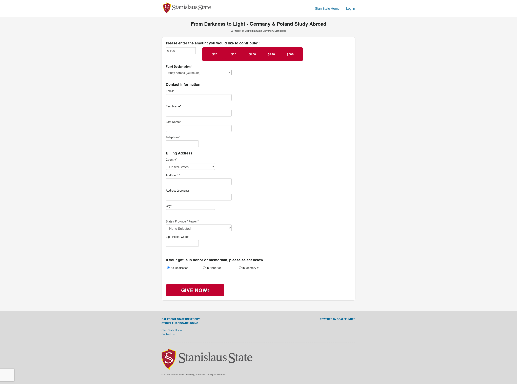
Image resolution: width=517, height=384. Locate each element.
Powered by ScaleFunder (337, 319)
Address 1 (173, 175)
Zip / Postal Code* (177, 237)
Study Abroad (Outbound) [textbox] (184, 73)
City (169, 206)
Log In (350, 8)
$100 (252, 54)
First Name (173, 106)
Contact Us (168, 334)
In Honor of (213, 268)
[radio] (181, 268)
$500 (290, 54)
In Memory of (250, 268)
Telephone (173, 137)
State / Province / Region (182, 221)
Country (171, 159)
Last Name (173, 122)
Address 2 (172, 190)
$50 (233, 54)
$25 (214, 54)
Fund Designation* (179, 66)
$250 (271, 54)
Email (170, 91)
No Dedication (179, 268)
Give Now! (195, 290)
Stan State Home (327, 8)
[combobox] (199, 72)
